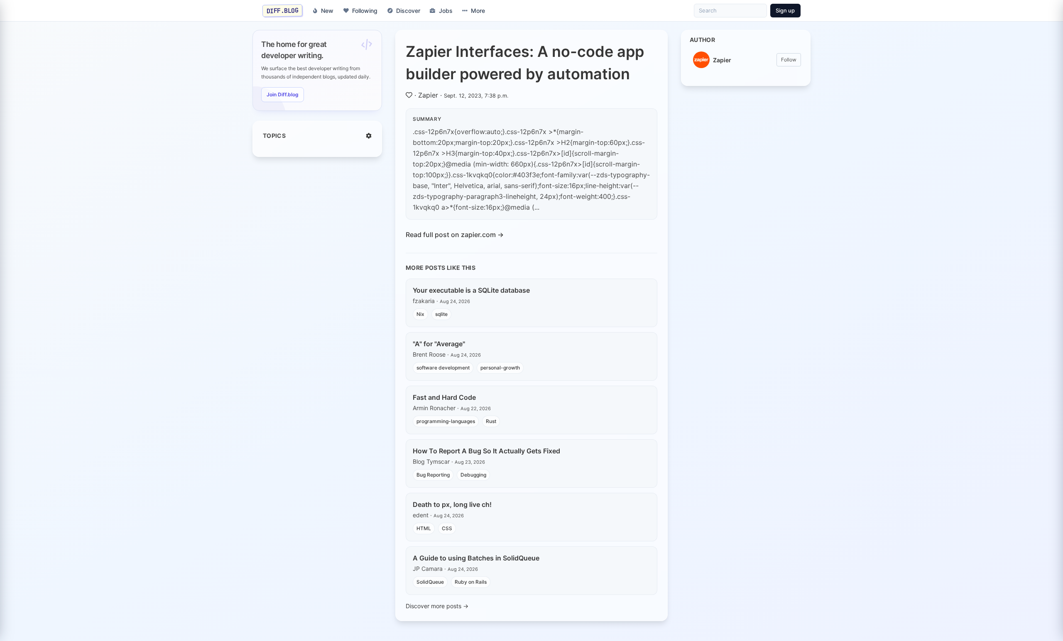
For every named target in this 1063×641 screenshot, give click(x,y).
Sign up (785, 10)
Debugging (473, 475)
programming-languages (445, 421)
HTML (423, 528)
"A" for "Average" (439, 344)
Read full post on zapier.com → (455, 234)
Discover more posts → (437, 605)
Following (364, 10)
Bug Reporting (433, 475)
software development (443, 368)
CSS (447, 528)
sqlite (441, 314)
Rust (491, 421)
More (478, 10)
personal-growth (500, 368)
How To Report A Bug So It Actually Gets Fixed (486, 451)
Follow (788, 59)
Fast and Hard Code (444, 397)
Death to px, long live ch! (452, 504)
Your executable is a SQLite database (471, 290)
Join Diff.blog (283, 94)
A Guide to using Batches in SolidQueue (476, 558)
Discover (408, 10)
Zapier (428, 95)
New (327, 10)
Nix (420, 314)
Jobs (446, 10)
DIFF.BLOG (283, 10)
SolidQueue (430, 582)
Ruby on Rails (471, 582)
